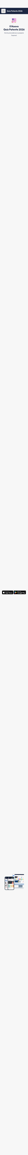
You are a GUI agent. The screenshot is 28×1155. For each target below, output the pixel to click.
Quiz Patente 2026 (14, 11)
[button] (3, 11)
